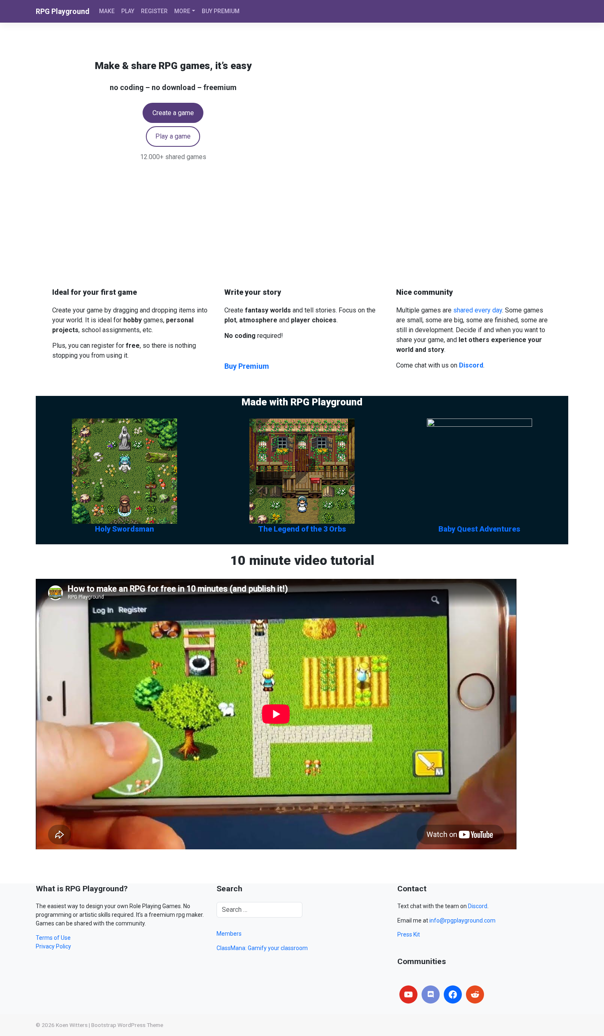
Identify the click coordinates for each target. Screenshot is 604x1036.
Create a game (173, 113)
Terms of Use (53, 937)
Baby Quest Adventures (479, 529)
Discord (477, 906)
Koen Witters (72, 1025)
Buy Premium (246, 366)
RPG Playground (62, 11)
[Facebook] (453, 994)
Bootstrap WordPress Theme (127, 1025)
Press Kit (408, 934)
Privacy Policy (53, 946)
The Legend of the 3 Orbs (302, 529)
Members (229, 933)
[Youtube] (408, 994)
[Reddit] (475, 994)
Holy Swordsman (124, 529)
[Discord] (431, 994)
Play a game (173, 136)
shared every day (477, 310)
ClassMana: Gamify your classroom (262, 948)
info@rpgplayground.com (462, 920)
